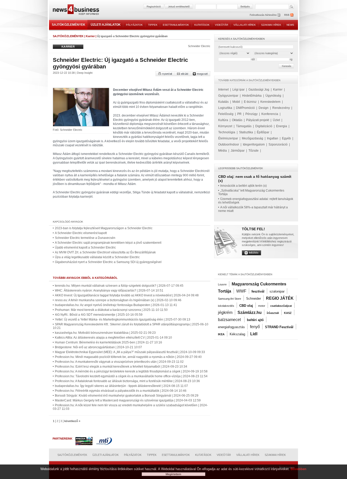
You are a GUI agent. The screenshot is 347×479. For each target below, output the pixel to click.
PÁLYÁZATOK (134, 24)
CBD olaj (246, 306)
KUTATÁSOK (202, 24)
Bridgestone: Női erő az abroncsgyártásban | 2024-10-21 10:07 (98, 347)
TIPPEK (152, 24)
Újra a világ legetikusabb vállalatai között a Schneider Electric (97, 257)
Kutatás (223, 102)
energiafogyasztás (231, 327)
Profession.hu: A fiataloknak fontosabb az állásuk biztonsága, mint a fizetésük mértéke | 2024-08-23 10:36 (127, 381)
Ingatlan (272, 138)
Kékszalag (237, 334)
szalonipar (277, 291)
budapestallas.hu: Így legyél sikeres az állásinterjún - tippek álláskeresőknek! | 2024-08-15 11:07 (121, 386)
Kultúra (223, 120)
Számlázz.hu (250, 312)
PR (239, 114)
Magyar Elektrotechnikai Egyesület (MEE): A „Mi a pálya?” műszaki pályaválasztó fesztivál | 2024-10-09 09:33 (130, 352)
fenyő (255, 327)
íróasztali (273, 312)
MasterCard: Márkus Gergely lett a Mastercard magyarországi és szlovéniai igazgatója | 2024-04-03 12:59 (128, 400)
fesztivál (257, 291)
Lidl (253, 334)
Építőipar (263, 132)
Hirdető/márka (252, 95)
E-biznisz (250, 102)
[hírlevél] (265, 15)
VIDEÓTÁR (221, 24)
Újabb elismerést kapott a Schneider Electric (85, 247)
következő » (72, 421)
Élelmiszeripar (228, 138)
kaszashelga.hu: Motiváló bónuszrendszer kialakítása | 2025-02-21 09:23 (105, 333)
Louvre (222, 284)
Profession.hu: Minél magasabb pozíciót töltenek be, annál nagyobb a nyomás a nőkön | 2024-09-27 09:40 (128, 357)
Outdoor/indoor (228, 144)
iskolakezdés (226, 305)
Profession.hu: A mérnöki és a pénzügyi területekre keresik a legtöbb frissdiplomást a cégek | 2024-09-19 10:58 (131, 371)
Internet (223, 89)
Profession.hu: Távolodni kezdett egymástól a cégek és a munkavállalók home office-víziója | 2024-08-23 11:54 (131, 376)
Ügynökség (273, 95)
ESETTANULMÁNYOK (176, 24)
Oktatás (237, 120)
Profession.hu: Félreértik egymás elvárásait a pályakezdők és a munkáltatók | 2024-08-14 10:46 (120, 391)
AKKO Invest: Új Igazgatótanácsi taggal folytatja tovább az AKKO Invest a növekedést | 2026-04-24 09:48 (127, 295)
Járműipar (238, 150)
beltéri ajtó (255, 320)
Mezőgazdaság (252, 138)
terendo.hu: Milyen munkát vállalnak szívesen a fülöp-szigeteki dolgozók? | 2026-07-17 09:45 (119, 285)
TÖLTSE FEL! (253, 229)
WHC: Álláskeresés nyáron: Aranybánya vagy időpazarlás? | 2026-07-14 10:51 (109, 290)
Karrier (90, 36)
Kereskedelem (270, 102)
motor (261, 305)
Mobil (236, 102)
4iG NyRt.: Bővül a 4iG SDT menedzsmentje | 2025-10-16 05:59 (99, 314)
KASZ (288, 312)
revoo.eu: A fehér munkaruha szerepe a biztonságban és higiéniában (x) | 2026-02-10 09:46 (118, 300)
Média (222, 150)
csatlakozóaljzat (281, 305)
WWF (241, 291)
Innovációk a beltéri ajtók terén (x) (243, 185)
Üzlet (276, 120)
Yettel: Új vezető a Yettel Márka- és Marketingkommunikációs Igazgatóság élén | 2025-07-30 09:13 (122, 319)
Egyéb (286, 138)
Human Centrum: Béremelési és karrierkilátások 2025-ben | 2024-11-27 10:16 (108, 342)
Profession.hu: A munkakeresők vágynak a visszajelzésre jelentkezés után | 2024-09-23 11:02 (119, 362)
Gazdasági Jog (258, 89)
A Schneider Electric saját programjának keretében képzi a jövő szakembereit (108, 242)
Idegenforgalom (254, 144)
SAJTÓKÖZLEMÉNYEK (68, 24)
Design (264, 108)
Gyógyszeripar (228, 95)
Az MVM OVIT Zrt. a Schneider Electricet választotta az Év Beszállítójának (105, 252)
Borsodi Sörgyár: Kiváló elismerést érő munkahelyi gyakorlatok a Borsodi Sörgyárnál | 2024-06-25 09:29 (126, 395)
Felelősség (225, 114)
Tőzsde (253, 150)
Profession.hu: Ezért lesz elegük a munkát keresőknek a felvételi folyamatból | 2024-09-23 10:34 (121, 366)
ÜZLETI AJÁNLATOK (106, 24)
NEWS (290, 24)
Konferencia (269, 114)
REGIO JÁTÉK (280, 298)
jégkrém (225, 312)
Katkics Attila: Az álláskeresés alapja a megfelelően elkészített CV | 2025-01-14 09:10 (113, 337)
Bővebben (298, 469)
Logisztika (225, 108)
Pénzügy (251, 114)
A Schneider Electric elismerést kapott (81, 233)
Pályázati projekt (257, 120)
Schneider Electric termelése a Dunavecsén (85, 238)
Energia (281, 126)
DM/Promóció (245, 108)
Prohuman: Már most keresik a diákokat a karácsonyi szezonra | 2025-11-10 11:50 (111, 310)
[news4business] (76, 10)
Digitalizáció (263, 126)
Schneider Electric (199, 46)
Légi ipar (238, 89)
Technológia (226, 132)
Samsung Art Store (229, 298)
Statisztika (246, 132)
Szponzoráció (278, 144)
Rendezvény (281, 108)
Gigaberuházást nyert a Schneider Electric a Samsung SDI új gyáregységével (108, 262)
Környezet (225, 126)
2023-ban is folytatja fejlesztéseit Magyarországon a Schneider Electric (103, 228)
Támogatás (243, 126)
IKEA (221, 334)
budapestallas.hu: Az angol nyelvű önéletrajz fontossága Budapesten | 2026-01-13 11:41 (116, 305)
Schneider (253, 298)
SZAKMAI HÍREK (271, 24)
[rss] (289, 15)
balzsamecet (230, 319)
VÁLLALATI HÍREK (244, 24)
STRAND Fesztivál (279, 327)
